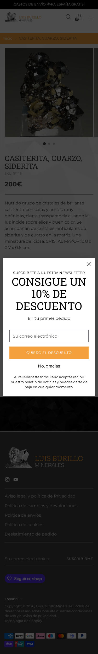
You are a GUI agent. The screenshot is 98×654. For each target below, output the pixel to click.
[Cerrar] (89, 264)
